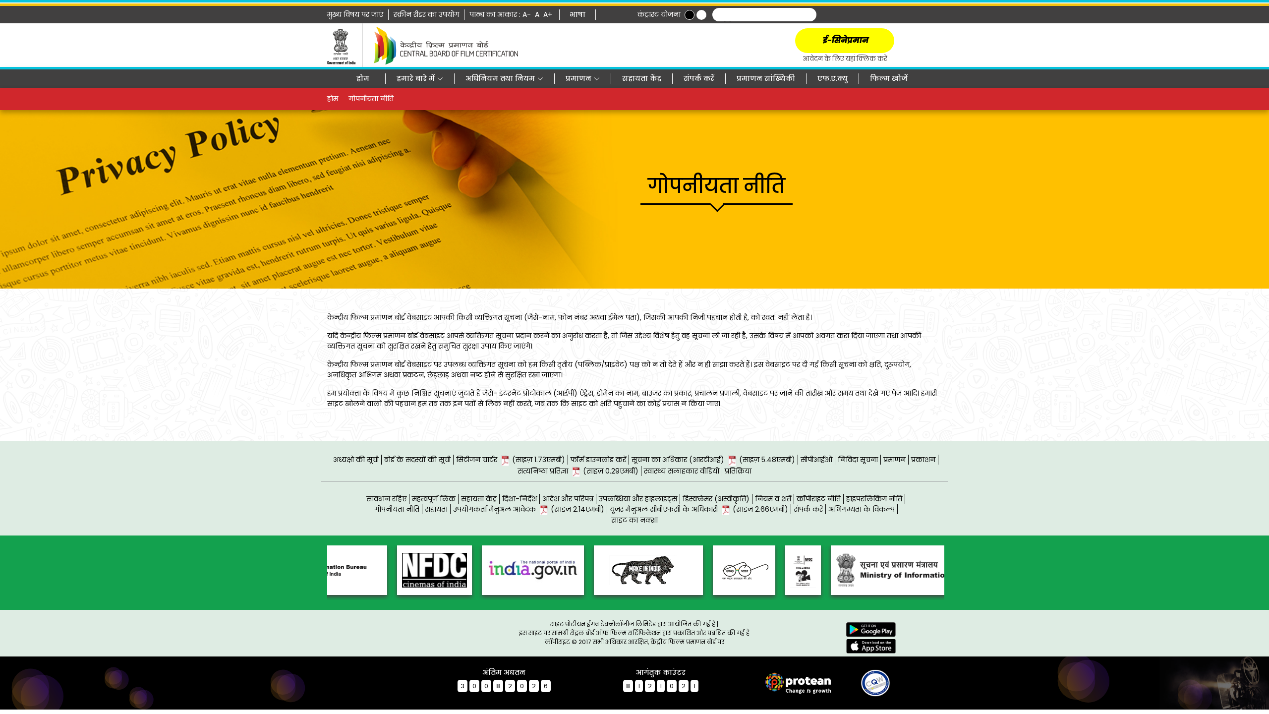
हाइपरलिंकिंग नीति (874, 499)
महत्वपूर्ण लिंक (434, 499)
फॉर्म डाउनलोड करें (598, 460)
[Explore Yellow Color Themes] (701, 15)
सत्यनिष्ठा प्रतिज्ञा (578, 471)
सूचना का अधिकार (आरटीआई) (713, 460)
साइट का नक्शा (634, 520)
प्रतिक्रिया (738, 471)
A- (527, 14)
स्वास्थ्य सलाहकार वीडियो (681, 471)
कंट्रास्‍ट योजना (659, 14)
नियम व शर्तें (773, 499)
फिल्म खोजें (889, 78)
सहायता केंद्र (641, 78)
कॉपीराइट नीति (819, 499)
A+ (548, 14)
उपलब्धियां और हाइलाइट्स (638, 499)
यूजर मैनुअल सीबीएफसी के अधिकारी (699, 509)
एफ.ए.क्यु (832, 78)
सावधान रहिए (386, 499)
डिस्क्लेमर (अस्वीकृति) (716, 499)
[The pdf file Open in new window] (857, 682)
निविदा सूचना (858, 460)
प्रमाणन (894, 460)
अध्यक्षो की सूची (356, 460)
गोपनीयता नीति (396, 509)
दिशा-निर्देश (519, 499)
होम (362, 78)
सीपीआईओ (816, 460)
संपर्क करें (699, 78)
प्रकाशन (923, 460)
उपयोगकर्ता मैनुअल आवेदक (528, 509)
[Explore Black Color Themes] (689, 15)
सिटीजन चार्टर (510, 460)
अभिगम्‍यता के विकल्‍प (861, 509)
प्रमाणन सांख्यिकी (766, 78)
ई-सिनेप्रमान (844, 40)
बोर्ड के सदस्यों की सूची (417, 460)
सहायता (436, 509)
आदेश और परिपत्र (567, 499)
